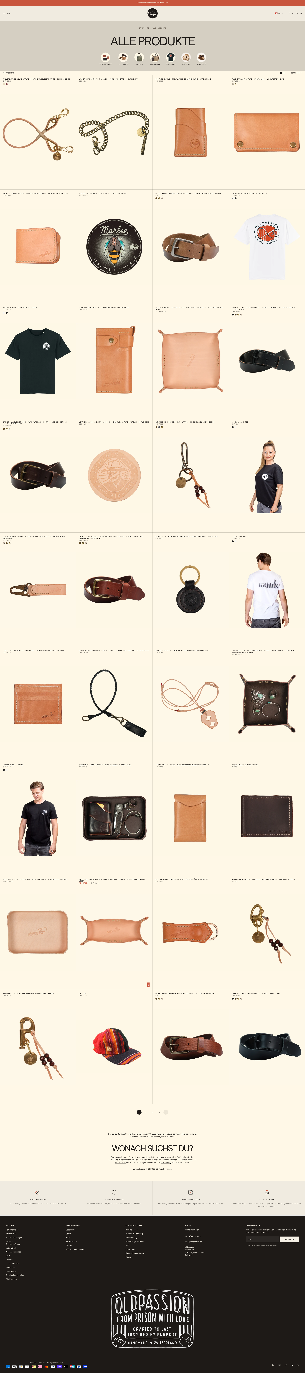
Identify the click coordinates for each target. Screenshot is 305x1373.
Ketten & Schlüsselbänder (13, 1242)
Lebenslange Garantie (134, 1241)
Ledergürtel (113, 1160)
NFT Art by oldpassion (75, 1249)
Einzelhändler (71, 1241)
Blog (68, 1237)
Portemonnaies (117, 1157)
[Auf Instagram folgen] (279, 1365)
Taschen (173, 1160)
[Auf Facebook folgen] (273, 1365)
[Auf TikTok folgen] (286, 1365)
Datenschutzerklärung (134, 1253)
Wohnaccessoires (13, 1252)
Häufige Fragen (132, 1230)
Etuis (8, 1256)
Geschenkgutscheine (15, 1275)
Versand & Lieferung (134, 1234)
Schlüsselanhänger (14, 1237)
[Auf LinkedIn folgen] (292, 1365)
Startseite (144, 28)
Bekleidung (166, 1162)
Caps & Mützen (12, 1263)
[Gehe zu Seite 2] (165, 1112)
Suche (128, 1257)
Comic (68, 1234)
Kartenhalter (11, 1234)
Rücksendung (131, 1237)
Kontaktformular (192, 1230)
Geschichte (71, 1230)
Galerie (69, 1245)
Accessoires (120, 1162)
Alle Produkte (11, 1279)
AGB (127, 1245)
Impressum (130, 1249)
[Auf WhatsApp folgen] (298, 1365)
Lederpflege (11, 1271)
